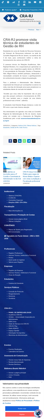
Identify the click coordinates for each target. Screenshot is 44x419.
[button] (4, 170)
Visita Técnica (23, 127)
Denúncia (12, 296)
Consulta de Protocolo (16, 291)
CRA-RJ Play (13, 326)
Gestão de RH (14, 127)
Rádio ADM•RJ (13, 328)
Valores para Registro (16, 262)
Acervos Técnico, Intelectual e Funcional (22, 255)
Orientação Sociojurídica (17, 333)
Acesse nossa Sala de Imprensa (19, 360)
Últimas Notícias (31, 125)
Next (37, 30)
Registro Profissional (15, 253)
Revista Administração (16, 362)
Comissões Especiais (16, 200)
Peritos (11, 257)
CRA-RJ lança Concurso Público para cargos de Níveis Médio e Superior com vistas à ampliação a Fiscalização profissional (32, 176)
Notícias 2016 (22, 125)
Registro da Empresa (16, 270)
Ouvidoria (12, 298)
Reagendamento (14, 294)
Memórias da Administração (18, 335)
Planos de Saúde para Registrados (20, 229)
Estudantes (6, 127)
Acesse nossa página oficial (18, 219)
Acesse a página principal (17, 372)
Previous (31, 30)
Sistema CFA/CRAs (15, 195)
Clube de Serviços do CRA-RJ (19, 324)
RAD (10, 377)
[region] (22, 399)
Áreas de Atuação (15, 275)
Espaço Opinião (14, 330)
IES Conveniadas (14, 232)
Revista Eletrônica (15, 364)
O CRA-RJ (12, 198)
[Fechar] (41, 382)
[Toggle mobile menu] (40, 23)
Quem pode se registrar (17, 260)
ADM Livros (12, 321)
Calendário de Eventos (16, 351)
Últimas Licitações (15, 221)
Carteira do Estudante (16, 283)
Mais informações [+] (16, 211)
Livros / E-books (14, 375)
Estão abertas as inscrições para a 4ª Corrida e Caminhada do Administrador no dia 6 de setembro (12, 176)
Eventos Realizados (15, 349)
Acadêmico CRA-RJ (15, 315)
